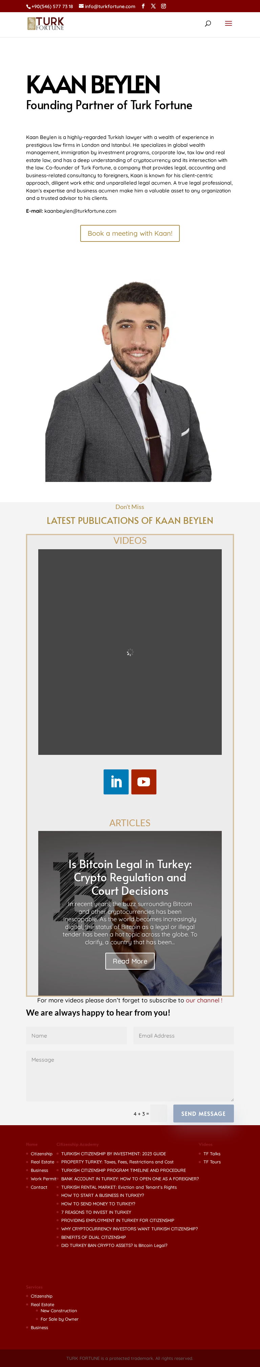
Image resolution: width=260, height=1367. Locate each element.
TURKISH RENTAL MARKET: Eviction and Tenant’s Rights (119, 1187)
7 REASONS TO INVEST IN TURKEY (96, 1212)
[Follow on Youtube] (143, 781)
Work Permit (44, 1178)
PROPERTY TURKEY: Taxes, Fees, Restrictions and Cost (117, 1161)
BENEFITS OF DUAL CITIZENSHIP (93, 1237)
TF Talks (211, 1153)
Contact (39, 1187)
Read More (130, 961)
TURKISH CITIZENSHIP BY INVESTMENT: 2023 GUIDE (113, 1153)
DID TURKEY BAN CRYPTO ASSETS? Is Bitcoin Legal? (114, 1245)
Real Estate (42, 1161)
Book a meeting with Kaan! (130, 233)
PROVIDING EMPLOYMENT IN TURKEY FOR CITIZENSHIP (117, 1220)
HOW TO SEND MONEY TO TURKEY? (98, 1203)
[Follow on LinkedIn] (116, 781)
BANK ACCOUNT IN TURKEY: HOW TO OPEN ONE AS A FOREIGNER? (130, 1178)
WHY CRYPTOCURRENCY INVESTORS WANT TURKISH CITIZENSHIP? (129, 1228)
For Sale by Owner (60, 1319)
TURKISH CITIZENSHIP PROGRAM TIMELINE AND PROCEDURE (123, 1170)
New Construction (59, 1310)
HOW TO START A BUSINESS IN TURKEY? (102, 1195)
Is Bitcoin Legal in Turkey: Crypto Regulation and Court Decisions (130, 877)
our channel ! (204, 1000)
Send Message (203, 1113)
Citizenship (41, 1153)
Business (39, 1170)
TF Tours (212, 1161)
